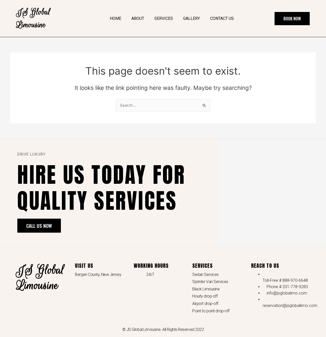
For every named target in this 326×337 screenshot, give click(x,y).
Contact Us (222, 18)
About (137, 18)
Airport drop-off (205, 303)
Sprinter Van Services (210, 281)
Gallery (191, 18)
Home (115, 18)
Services (163, 18)
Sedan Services (205, 274)
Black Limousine (206, 289)
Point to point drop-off (210, 310)
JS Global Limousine (40, 277)
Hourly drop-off (205, 296)
